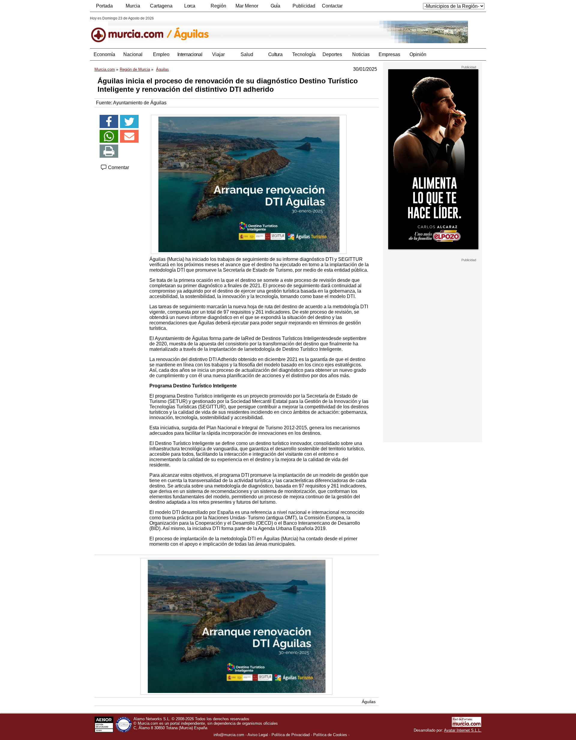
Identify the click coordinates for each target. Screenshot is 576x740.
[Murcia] (131, 30)
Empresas (389, 54)
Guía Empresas (275, 7)
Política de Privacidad (291, 735)
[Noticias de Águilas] (236, 30)
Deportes (332, 54)
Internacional (189, 54)
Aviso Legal (258, 735)
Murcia (133, 5)
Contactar (332, 5)
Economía (104, 54)
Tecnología (304, 54)
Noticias (361, 54)
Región (218, 5)
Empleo (161, 54)
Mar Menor (247, 5)
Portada (104, 5)
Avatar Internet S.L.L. (463, 730)
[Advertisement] (433, 352)
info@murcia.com (229, 735)
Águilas (369, 701)
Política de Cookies (330, 735)
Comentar (118, 167)
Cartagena (161, 5)
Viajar (218, 54)
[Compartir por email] (129, 136)
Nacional (132, 54)
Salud (247, 54)
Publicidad (303, 5)
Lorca (189, 5)
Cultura (275, 54)
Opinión (418, 54)
